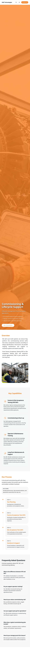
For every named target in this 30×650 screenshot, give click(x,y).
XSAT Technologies (7, 2)
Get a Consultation (8, 325)
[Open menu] (19, 2)
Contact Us (24, 2)
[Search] (16, 2)
